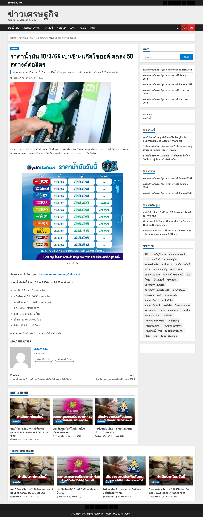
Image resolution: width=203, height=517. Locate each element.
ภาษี (159, 295)
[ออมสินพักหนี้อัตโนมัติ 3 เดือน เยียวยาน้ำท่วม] (72, 411)
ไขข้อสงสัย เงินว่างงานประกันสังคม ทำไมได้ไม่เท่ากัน (114, 430)
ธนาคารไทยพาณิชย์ (173, 274)
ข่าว (147, 259)
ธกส (180, 269)
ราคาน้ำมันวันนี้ (152, 305)
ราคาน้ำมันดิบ (166, 300)
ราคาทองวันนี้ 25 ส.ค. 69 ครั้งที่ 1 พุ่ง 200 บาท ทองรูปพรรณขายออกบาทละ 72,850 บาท (167, 232)
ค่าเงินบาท (167, 264)
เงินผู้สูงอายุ (173, 320)
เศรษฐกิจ (14, 48)
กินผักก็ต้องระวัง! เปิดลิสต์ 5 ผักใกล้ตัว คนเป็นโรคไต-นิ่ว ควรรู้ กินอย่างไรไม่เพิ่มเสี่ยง (166, 157)
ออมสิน (186, 310)
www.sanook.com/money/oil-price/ (58, 274)
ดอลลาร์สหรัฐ (160, 269)
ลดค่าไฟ (167, 305)
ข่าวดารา (61, 27)
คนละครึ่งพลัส (151, 264)
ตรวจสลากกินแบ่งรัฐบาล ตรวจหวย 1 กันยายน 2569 (167, 69)
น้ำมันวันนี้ (159, 279)
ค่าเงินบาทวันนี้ (183, 264)
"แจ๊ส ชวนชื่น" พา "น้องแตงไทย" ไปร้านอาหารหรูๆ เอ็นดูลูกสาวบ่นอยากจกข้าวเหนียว (167, 148)
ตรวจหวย (147, 114)
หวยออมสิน (173, 310)
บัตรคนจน (172, 279)
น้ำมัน (147, 279)
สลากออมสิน (151, 310)
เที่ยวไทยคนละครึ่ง (174, 330)
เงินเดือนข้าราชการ (172, 325)
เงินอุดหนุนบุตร (152, 325)
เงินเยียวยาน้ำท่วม (153, 330)
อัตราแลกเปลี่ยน (152, 315)
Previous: (40, 377)
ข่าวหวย (150, 171)
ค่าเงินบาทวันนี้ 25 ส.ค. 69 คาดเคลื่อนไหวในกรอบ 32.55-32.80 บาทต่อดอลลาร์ (167, 223)
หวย (163, 310)
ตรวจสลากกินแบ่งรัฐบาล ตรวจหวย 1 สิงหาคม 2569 (167, 84)
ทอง (172, 269)
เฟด (155, 335)
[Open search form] (178, 28)
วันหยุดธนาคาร (182, 305)
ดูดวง (72, 27)
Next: (115, 377)
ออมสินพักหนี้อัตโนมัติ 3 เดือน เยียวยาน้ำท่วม (69, 430)
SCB (146, 254)
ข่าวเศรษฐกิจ (33, 13)
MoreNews (111, 513)
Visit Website (43, 359)
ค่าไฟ (147, 269)
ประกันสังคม (179, 289)
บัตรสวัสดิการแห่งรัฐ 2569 (157, 289)
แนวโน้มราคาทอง (31, 27)
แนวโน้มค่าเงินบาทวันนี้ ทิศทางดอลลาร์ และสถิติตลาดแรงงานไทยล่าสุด (29, 432)
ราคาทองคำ (171, 295)
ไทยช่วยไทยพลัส (169, 335)
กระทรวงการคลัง (177, 254)
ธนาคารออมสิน (152, 274)
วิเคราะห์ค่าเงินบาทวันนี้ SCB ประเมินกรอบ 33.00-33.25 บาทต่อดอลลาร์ (169, 490)
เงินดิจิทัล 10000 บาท (154, 320)
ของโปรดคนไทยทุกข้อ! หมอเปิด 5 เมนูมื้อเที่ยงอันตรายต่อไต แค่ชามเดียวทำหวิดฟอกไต (165, 138)
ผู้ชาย (92, 27)
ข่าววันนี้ (49, 27)
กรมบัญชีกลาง (159, 254)
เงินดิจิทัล (168, 315)
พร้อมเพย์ (149, 295)
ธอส (188, 274)
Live (191, 27)
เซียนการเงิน (18, 77)
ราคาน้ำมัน (13, 27)
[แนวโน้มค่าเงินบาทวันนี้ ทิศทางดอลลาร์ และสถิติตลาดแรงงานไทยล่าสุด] (30, 411)
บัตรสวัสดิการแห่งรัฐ (154, 284)
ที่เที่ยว (83, 27)
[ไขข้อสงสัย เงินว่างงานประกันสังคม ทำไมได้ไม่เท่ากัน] (115, 411)
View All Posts (65, 359)
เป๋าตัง (147, 335)
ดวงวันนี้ (147, 118)
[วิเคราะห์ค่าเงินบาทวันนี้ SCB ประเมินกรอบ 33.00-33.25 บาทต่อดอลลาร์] (171, 470)
